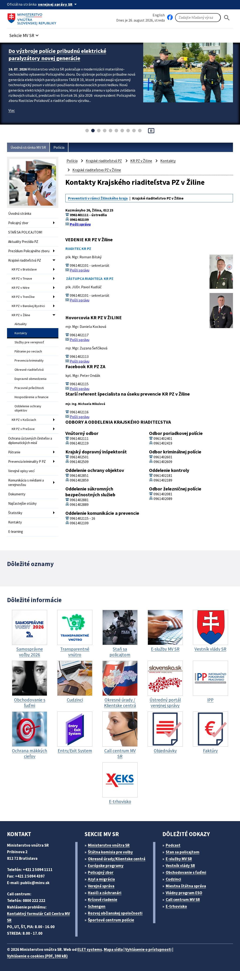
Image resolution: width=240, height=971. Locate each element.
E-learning (15, 531)
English (159, 15)
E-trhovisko (176, 906)
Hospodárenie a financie (32, 397)
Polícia (58, 147)
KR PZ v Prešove (23, 429)
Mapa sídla (113, 949)
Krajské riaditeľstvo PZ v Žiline (96, 169)
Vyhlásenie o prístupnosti (148, 949)
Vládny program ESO (184, 892)
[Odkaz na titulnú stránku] (33, 17)
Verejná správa (101, 886)
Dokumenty (16, 494)
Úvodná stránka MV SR (28, 147)
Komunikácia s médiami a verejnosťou (26, 482)
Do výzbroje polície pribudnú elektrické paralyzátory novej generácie (57, 54)
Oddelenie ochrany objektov (28, 408)
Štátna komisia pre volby (110, 852)
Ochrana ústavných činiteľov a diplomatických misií (30, 440)
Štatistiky (15, 513)
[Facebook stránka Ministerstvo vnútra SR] (170, 18)
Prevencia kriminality (29, 360)
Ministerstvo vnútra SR (109, 845)
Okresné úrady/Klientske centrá (116, 858)
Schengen (96, 906)
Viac (11, 110)
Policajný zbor (18, 223)
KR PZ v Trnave (22, 278)
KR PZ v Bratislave (24, 269)
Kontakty (21, 333)
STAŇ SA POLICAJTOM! (25, 232)
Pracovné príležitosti (29, 388)
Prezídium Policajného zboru (28, 251)
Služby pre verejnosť (29, 342)
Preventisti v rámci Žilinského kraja (98, 198)
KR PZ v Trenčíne (23, 297)
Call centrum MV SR (183, 899)
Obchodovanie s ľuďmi (186, 872)
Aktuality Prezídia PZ (23, 241)
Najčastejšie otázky (22, 503)
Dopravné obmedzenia (30, 379)
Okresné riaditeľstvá (29, 369)
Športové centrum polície (111, 920)
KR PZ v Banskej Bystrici (28, 306)
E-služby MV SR (179, 858)
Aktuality (21, 324)
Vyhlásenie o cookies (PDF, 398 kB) (37, 956)
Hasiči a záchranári (104, 892)
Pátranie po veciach (28, 351)
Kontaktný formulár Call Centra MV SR (38, 917)
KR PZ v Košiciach (24, 420)
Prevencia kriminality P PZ (27, 461)
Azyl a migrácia (101, 879)
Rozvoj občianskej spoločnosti (115, 913)
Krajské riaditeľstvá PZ (24, 260)
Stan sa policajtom (182, 852)
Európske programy (106, 865)
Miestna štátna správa (186, 886)
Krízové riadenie (102, 899)
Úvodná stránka (19, 213)
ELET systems (89, 949)
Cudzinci (173, 879)
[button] (24, 34)
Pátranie (14, 452)
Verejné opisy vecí (21, 471)
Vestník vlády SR (180, 865)
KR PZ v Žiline (21, 315)
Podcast (173, 845)
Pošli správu (80, 224)
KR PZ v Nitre (21, 287)
